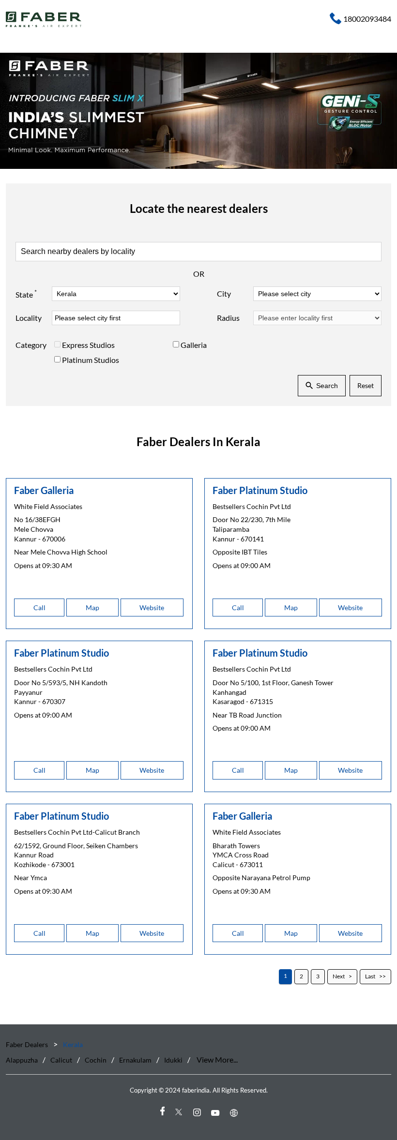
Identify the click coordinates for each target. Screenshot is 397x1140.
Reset (365, 385)
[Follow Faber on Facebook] (162, 1113)
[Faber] (44, 19)
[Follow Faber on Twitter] (180, 1113)
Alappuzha (22, 1060)
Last (370, 976)
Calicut (61, 1060)
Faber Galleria (44, 490)
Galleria (194, 344)
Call (39, 607)
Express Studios (88, 344)
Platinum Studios (90, 359)
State (26, 293)
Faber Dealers (27, 1044)
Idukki (173, 1060)
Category (30, 344)
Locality (28, 317)
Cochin (96, 1060)
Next (339, 976)
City (224, 293)
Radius (228, 317)
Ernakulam (135, 1060)
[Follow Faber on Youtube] (217, 1113)
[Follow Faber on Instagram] (198, 1113)
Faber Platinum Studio (260, 490)
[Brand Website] (235, 1113)
